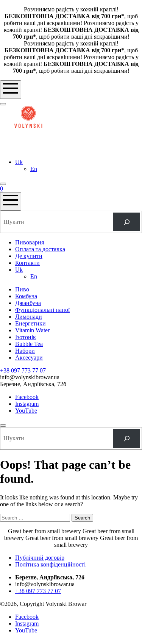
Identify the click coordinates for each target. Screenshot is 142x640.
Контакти (27, 263)
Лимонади (28, 316)
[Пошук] (126, 222)
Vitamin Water (32, 330)
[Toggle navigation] (10, 89)
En (33, 169)
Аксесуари (29, 357)
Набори (25, 350)
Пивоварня (29, 242)
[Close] (3, 425)
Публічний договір (39, 557)
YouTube (26, 410)
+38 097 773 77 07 (23, 370)
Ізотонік (25, 337)
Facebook (27, 397)
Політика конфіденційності (50, 564)
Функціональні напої (42, 310)
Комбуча (26, 296)
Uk (19, 162)
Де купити (28, 256)
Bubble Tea (29, 344)
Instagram (27, 404)
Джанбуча (28, 303)
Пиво (22, 289)
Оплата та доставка (40, 249)
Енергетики (30, 323)
